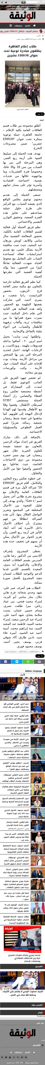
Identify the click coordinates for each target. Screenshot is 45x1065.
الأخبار (38, 36)
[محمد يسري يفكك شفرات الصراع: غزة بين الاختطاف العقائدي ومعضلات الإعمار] (22, 945)
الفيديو (39, 966)
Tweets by (41, 1016)
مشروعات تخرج (10, 651)
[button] (33, 998)
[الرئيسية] (34, 25)
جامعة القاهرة (34, 651)
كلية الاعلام (22, 651)
